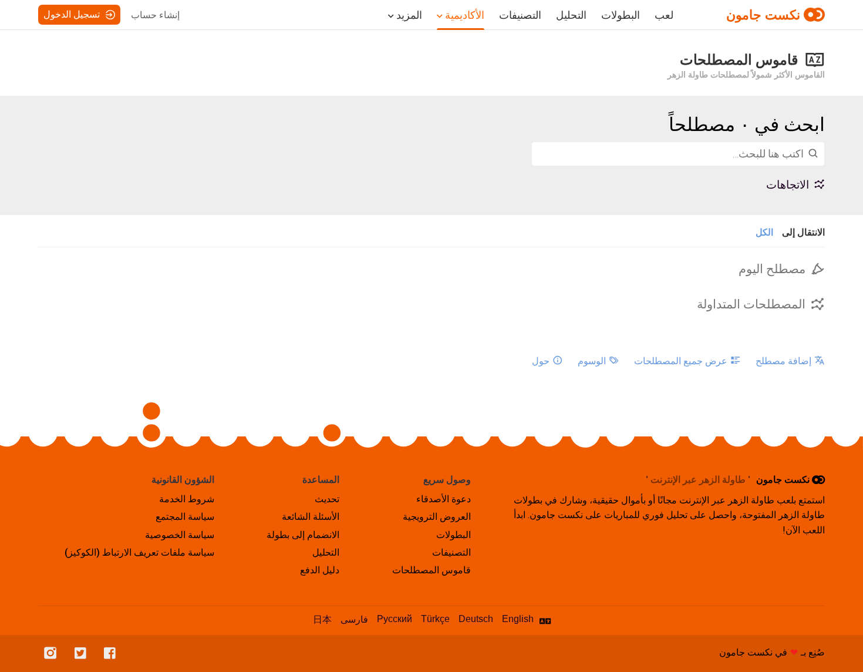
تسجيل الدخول (71, 14)
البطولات (620, 15)
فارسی (354, 619)
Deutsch (476, 619)
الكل (764, 232)
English (518, 619)
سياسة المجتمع (185, 516)
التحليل (571, 15)
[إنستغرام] (53, 653)
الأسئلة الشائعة (310, 516)
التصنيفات (520, 15)
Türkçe (435, 619)
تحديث (327, 499)
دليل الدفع (319, 570)
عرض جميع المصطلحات (680, 361)
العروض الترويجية (437, 516)
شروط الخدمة (186, 499)
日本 (322, 619)
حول (541, 361)
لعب (664, 15)
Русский (394, 619)
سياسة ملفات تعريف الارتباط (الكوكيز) (139, 552)
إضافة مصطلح (783, 361)
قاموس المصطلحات (431, 570)
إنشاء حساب (155, 15)
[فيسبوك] (113, 653)
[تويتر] (83, 653)
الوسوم (592, 361)
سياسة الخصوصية (179, 534)
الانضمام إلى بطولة (303, 534)
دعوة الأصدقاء (443, 499)
